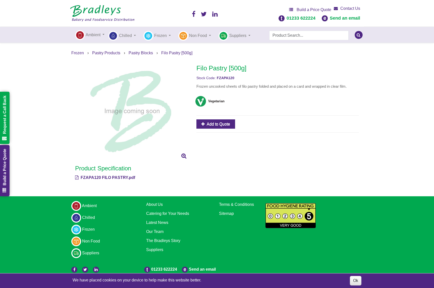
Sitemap (226, 213)
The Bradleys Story (163, 240)
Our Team (155, 231)
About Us (154, 204)
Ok (355, 280)
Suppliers (154, 250)
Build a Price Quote (313, 10)
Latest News (157, 222)
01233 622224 (301, 18)
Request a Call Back (5, 114)
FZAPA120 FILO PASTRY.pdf (107, 177)
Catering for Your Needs (167, 213)
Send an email (345, 18)
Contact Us (350, 8)
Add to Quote (218, 124)
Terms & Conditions (236, 204)
